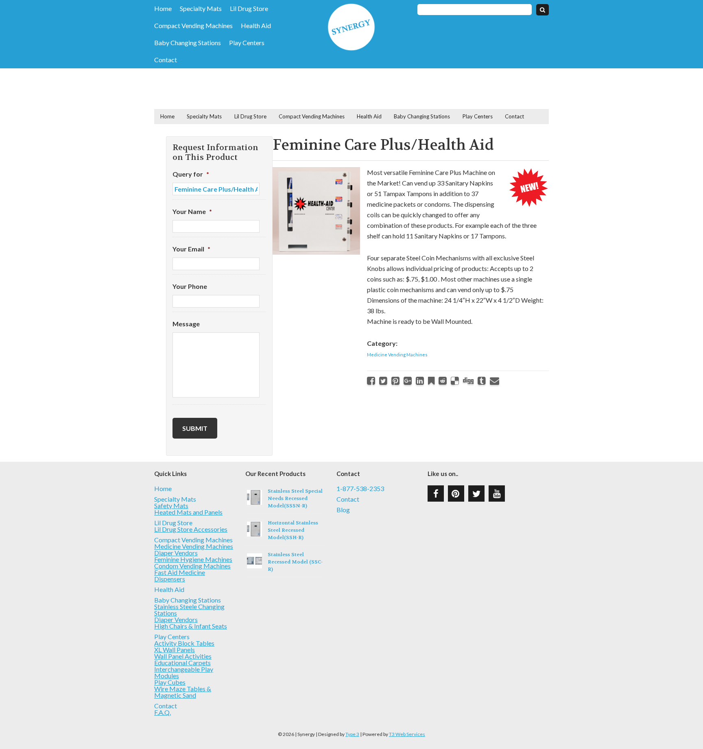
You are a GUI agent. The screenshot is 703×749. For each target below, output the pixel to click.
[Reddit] (443, 380)
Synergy (351, 27)
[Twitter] (383, 380)
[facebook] (436, 493)
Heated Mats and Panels (188, 512)
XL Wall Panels (174, 649)
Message (186, 324)
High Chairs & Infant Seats (190, 626)
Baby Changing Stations (187, 42)
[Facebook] (371, 380)
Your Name (192, 211)
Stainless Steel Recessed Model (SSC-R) (295, 561)
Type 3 (352, 734)
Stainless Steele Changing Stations (189, 610)
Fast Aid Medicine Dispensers (179, 575)
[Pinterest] (395, 380)
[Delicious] (455, 380)
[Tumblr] (482, 380)
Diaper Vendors (176, 553)
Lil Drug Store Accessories (190, 529)
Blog (343, 510)
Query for (190, 174)
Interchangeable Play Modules (183, 672)
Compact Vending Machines (193, 25)
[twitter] (476, 493)
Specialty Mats (201, 8)
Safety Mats (171, 505)
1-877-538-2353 (360, 488)
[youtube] (497, 493)
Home (163, 8)
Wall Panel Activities (183, 656)
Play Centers (246, 42)
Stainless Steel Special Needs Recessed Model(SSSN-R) (295, 498)
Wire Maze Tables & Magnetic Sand (182, 692)
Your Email (191, 249)
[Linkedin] (420, 380)
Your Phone (189, 286)
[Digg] (468, 380)
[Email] (494, 380)
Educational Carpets (182, 662)
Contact (165, 60)
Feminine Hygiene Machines (193, 559)
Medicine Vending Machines (397, 354)
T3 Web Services (407, 734)
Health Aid (256, 25)
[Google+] (408, 380)
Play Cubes (170, 682)
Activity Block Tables (184, 643)
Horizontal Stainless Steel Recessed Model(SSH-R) (293, 530)
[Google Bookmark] (431, 380)
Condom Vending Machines (192, 566)
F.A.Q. (162, 712)
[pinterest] (456, 493)
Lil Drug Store (249, 8)
